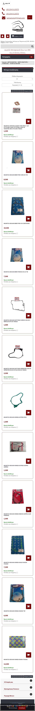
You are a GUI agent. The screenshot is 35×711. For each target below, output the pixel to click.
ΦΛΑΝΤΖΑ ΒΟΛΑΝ (15, 63)
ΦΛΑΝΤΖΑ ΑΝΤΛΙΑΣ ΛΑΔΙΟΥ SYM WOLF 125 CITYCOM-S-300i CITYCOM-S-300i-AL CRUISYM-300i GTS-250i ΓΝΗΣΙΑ (16, 127)
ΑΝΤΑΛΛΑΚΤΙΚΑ (12, 62)
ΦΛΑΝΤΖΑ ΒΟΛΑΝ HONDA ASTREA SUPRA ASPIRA (16, 466)
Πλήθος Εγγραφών (17, 76)
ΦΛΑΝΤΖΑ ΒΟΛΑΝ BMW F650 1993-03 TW (16, 175)
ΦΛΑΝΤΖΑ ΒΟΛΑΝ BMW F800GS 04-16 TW (16, 272)
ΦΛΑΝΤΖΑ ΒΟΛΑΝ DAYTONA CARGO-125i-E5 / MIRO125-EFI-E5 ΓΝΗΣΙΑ (17, 320)
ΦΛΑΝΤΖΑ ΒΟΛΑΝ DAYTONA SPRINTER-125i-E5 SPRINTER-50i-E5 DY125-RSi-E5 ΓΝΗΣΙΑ (17, 369)
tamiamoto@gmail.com (16, 18)
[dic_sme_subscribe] (2, 36)
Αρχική (4, 62)
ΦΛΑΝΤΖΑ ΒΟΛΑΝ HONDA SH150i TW (14, 611)
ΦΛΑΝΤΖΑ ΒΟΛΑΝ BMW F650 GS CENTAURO (17, 223)
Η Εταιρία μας (8, 682)
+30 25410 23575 (12, 9)
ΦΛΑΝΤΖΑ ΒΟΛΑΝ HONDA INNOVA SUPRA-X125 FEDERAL (17, 514)
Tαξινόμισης (17, 82)
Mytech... (20, 703)
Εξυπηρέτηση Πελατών (11, 689)
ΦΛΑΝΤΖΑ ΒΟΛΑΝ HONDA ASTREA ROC (15, 417)
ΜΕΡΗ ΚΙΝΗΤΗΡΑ (23, 62)
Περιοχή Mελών (9, 696)
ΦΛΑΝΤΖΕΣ (5, 63)
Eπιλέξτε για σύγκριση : (10, 136)
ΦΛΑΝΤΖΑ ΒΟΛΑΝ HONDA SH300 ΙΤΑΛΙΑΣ (16, 659)
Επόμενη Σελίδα (28, 91)
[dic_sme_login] (7, 36)
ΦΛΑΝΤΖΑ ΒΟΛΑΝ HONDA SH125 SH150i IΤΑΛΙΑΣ (15, 563)
